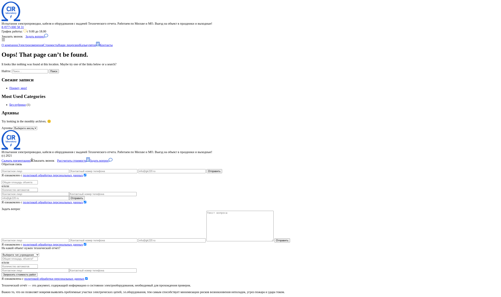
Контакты (106, 45)
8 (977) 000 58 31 (13, 27)
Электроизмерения (30, 45)
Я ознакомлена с (43, 278)
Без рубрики (17, 104)
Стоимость (50, 45)
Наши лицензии (68, 45)
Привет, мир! (18, 88)
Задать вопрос (34, 36)
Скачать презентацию (16, 160)
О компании (10, 45)
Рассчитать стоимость (71, 160)
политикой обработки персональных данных (53, 175)
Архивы (7, 128)
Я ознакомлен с (42, 175)
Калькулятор (87, 45)
